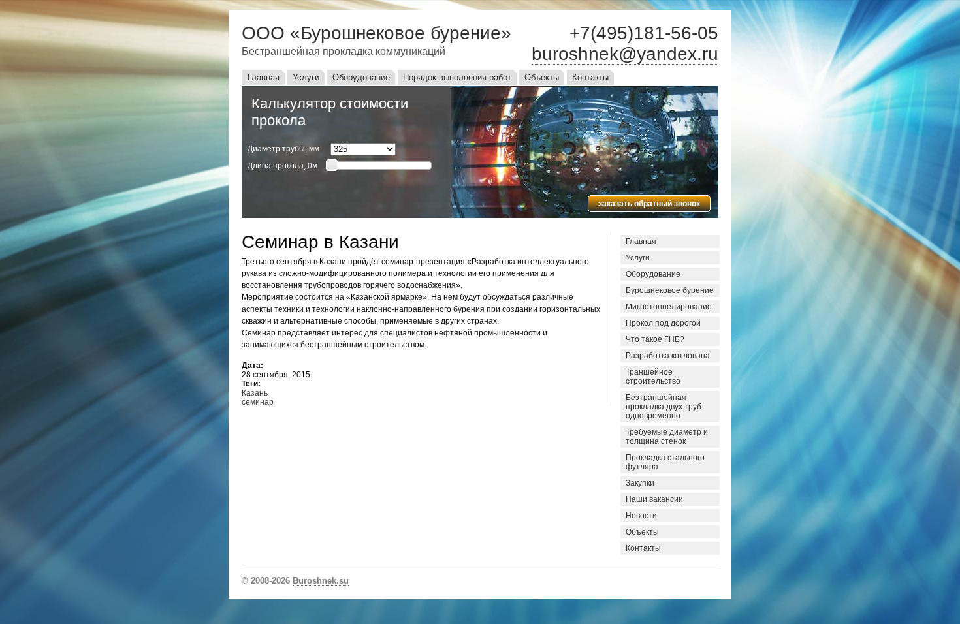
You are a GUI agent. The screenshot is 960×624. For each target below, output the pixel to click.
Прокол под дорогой (663, 323)
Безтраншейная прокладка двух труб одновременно (663, 406)
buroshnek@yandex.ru (625, 54)
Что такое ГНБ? (655, 339)
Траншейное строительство (653, 376)
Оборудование (361, 77)
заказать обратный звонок (649, 203)
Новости (641, 515)
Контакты (590, 77)
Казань (255, 393)
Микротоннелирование (669, 306)
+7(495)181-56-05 (643, 33)
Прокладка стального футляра (665, 462)
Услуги (306, 77)
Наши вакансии (654, 499)
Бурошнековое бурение (670, 290)
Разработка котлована (668, 355)
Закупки (640, 483)
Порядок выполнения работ (457, 77)
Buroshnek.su (321, 580)
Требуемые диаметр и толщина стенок (667, 437)
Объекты (541, 77)
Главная (264, 77)
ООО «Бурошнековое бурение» (376, 33)
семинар (258, 402)
